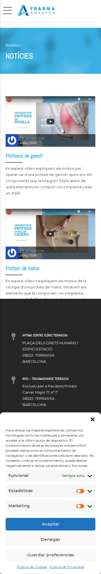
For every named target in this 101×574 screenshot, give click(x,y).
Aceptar (50, 524)
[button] (92, 419)
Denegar (50, 539)
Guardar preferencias (50, 554)
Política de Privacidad (67, 567)
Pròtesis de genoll (24, 155)
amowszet (35, 138)
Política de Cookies (32, 567)
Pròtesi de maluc (23, 268)
